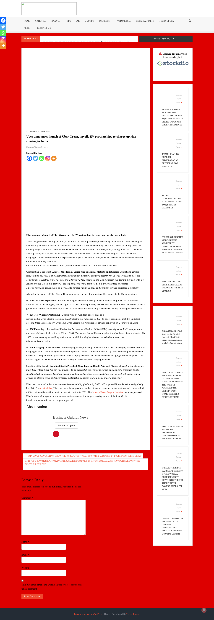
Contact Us (44, 28)
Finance (55, 21)
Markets (104, 21)
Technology (166, 21)
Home (27, 21)
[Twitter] (35, 158)
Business (45, 131)
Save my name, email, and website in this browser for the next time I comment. (51, 586)
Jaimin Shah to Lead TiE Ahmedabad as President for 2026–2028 (170, 160)
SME (78, 21)
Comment (27, 498)
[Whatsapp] (41, 158)
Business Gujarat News (36, 147)
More (27, 28)
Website (25, 568)
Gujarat (89, 21)
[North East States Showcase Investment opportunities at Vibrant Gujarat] (167, 415)
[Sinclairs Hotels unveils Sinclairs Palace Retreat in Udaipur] (167, 270)
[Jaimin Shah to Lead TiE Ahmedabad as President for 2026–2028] (167, 143)
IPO (69, 21)
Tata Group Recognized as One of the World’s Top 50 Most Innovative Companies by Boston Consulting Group (84, 456)
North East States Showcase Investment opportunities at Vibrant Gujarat (172, 432)
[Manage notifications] (203, 610)
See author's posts (66, 425)
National (40, 21)
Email (25, 554)
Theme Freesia (132, 614)
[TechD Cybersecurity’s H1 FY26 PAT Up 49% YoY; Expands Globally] (167, 184)
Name (25, 541)
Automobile (124, 21)
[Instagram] (47, 158)
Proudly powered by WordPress (88, 614)
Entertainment (145, 21)
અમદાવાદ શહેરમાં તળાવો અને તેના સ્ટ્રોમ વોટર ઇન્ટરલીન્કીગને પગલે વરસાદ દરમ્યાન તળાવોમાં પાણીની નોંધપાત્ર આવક (172, 337)
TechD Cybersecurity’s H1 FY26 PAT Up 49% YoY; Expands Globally (172, 201)
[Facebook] (29, 158)
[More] (54, 158)
